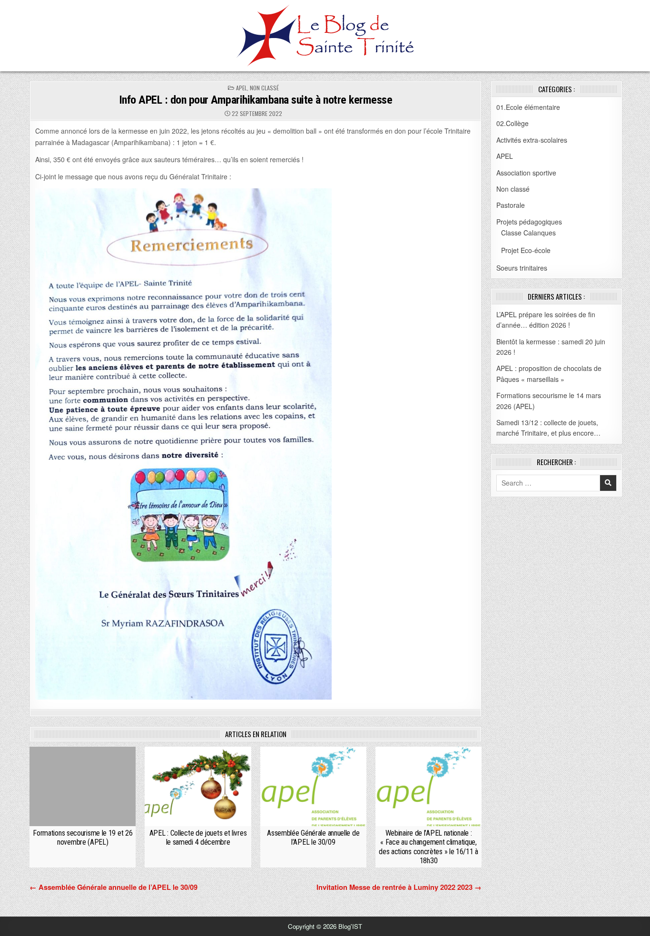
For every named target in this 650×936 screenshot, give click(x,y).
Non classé (264, 88)
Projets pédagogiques (529, 221)
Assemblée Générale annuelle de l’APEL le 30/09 (313, 838)
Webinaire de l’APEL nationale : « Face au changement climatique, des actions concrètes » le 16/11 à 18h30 (428, 847)
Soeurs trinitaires (521, 268)
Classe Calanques (528, 232)
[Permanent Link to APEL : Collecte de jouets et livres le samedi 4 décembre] (198, 786)
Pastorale (510, 205)
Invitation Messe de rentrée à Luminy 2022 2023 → (399, 887)
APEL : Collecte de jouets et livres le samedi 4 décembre (198, 838)
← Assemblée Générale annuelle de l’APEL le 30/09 (113, 887)
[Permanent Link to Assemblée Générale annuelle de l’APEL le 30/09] (313, 786)
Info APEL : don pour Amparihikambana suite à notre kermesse (256, 100)
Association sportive (526, 172)
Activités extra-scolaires (531, 140)
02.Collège (512, 123)
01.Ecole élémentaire (528, 107)
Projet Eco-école (526, 250)
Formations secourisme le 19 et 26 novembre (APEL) (82, 838)
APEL (241, 88)
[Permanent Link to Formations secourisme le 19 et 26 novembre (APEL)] (83, 786)
